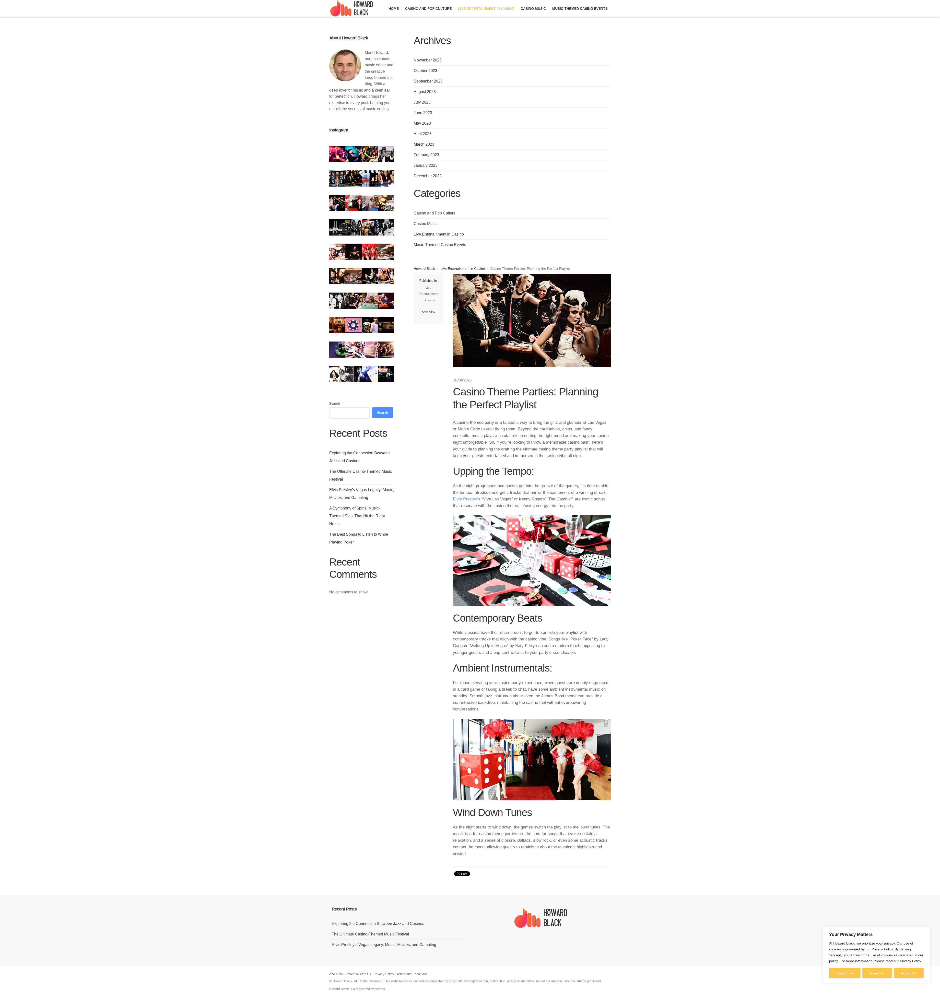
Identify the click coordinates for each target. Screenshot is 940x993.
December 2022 (428, 176)
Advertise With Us (358, 974)
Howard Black (424, 269)
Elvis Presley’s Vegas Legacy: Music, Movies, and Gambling (384, 945)
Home (393, 9)
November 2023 (428, 60)
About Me (336, 974)
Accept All (908, 973)
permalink (428, 312)
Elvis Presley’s (466, 499)
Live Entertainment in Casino (439, 234)
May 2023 (422, 123)
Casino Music (425, 224)
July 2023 (422, 102)
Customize (845, 973)
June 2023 (423, 113)
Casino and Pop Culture (435, 213)
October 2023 (425, 71)
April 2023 (423, 134)
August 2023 (425, 92)
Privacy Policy (384, 974)
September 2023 (428, 81)
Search (334, 403)
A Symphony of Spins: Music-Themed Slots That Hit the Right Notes (357, 516)
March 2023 (424, 144)
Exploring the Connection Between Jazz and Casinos (378, 924)
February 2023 (426, 155)
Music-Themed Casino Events (440, 245)
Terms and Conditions (412, 974)
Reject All (877, 973)
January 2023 (425, 165)
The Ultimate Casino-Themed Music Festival (370, 934)
